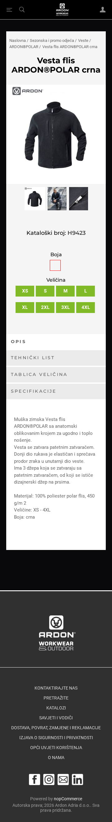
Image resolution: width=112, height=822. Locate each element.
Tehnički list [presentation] (33, 357)
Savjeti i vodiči (56, 717)
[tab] (56, 342)
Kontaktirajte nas (56, 688)
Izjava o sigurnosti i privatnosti (56, 737)
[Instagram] (49, 779)
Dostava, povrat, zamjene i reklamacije (56, 727)
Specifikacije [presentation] (34, 391)
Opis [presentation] (18, 341)
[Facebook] (34, 779)
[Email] (63, 779)
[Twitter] (77, 779)
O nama (56, 757)
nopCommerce (68, 798)
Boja (56, 254)
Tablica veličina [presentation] (39, 374)
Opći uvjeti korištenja (56, 747)
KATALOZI (56, 707)
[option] (34, 200)
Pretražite (56, 697)
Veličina (56, 280)
